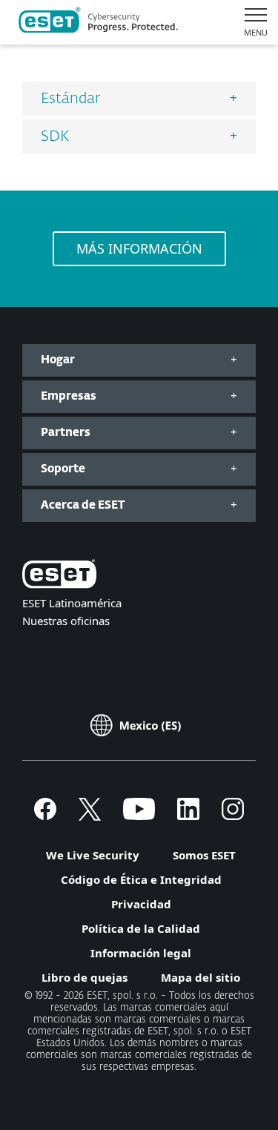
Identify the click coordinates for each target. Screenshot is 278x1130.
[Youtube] (139, 815)
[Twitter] (90, 815)
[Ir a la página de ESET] (98, 22)
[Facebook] (45, 815)
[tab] (139, 99)
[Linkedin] (188, 815)
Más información (139, 248)
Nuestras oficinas (66, 620)
